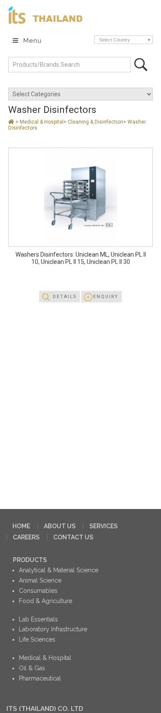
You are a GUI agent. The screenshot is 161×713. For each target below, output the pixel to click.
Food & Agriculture (45, 601)
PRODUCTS (30, 559)
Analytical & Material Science (58, 570)
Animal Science (40, 580)
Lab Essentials (38, 619)
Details (64, 296)
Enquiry (105, 296)
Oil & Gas (32, 668)
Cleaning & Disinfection (95, 122)
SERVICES (103, 526)
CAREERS (26, 537)
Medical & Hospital (42, 122)
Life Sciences (37, 639)
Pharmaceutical (40, 678)
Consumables (38, 590)
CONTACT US (73, 537)
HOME (21, 526)
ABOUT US (60, 526)
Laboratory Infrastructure (53, 629)
